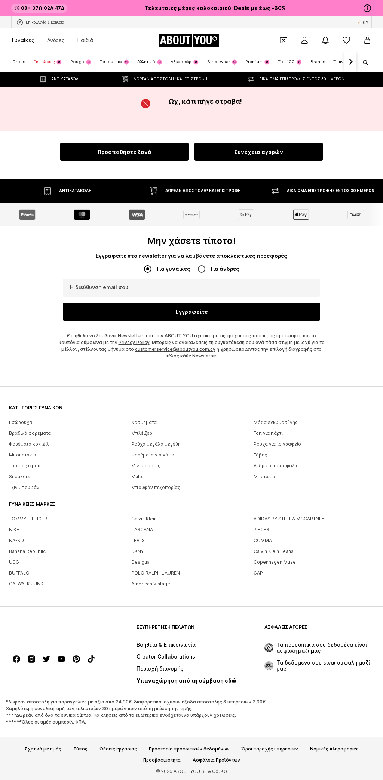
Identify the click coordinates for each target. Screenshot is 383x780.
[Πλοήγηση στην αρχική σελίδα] (49, 630)
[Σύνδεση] (304, 40)
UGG (14, 562)
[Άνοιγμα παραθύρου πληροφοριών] (367, 8)
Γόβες (260, 455)
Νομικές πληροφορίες (334, 749)
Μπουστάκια (22, 455)
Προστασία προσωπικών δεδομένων (189, 749)
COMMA (263, 540)
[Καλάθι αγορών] (367, 40)
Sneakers (19, 476)
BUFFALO (19, 573)
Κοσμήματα (144, 422)
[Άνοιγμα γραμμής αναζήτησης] (363, 62)
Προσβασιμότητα (162, 760)
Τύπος (80, 749)
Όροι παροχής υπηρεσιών (270, 749)
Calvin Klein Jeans (274, 551)
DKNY (137, 551)
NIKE (14, 529)
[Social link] (16, 658)
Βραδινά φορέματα (30, 433)
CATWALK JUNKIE (28, 583)
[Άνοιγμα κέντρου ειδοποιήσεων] (325, 40)
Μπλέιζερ (141, 433)
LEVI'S (138, 540)
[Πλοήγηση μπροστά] (350, 62)
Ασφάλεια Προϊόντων (216, 760)
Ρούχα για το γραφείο (277, 444)
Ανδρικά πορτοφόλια (276, 465)
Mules (138, 476)
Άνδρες (56, 40)
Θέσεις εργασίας (118, 749)
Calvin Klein (144, 518)
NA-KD (16, 540)
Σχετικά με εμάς (43, 749)
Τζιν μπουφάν (24, 487)
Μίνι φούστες (145, 465)
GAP (258, 573)
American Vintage (150, 583)
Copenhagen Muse (275, 562)
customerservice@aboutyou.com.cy (175, 349)
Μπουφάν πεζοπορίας (155, 487)
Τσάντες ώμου (24, 465)
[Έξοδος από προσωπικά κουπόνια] (283, 40)
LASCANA (142, 529)
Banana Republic (27, 551)
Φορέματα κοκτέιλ (29, 444)
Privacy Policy (134, 342)
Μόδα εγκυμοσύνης (276, 422)
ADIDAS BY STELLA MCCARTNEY (289, 518)
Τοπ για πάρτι (268, 433)
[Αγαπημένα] (346, 40)
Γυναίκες (23, 40)
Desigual (141, 562)
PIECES (261, 529)
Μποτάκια (264, 476)
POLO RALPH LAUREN (155, 573)
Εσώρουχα (20, 422)
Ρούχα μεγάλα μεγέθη (156, 444)
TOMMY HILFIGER (28, 518)
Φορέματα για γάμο (152, 455)
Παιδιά (85, 40)
